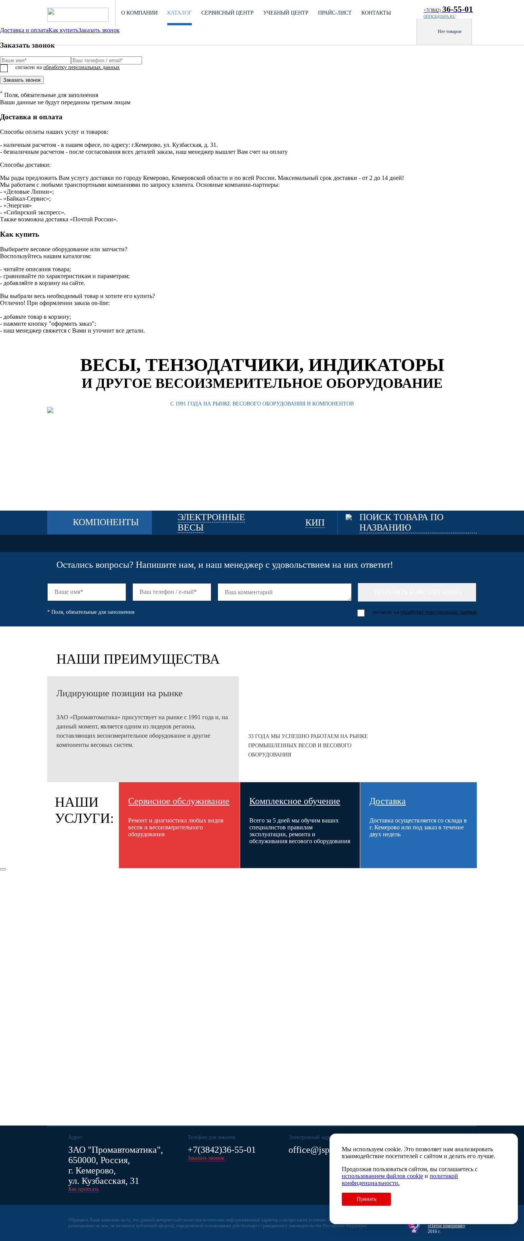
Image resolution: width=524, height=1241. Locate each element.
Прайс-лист (335, 13)
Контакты (376, 13)
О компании (139, 13)
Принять (366, 1199)
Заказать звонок (22, 80)
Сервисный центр (227, 13)
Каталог (179, 13)
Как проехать (83, 1189)
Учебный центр (285, 13)
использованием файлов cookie (382, 1176)
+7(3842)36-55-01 (222, 1150)
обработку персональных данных (81, 67)
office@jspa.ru (439, 16)
